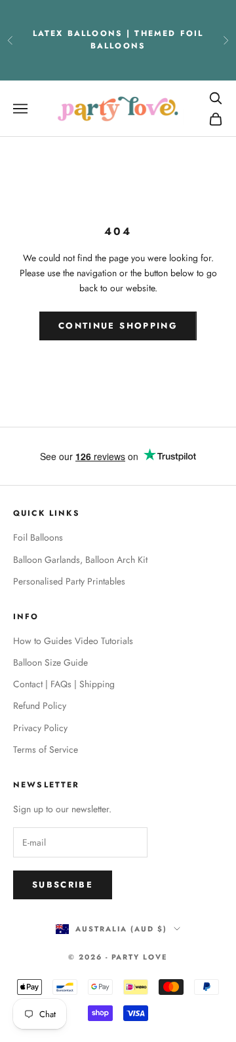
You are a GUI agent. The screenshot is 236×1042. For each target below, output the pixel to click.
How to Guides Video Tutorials (73, 640)
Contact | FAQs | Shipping (64, 684)
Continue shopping (118, 325)
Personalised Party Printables (69, 581)
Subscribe (62, 884)
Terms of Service (45, 749)
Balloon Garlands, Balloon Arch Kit (80, 559)
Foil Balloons (38, 537)
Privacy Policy (40, 727)
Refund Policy (39, 705)
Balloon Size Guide (50, 662)
